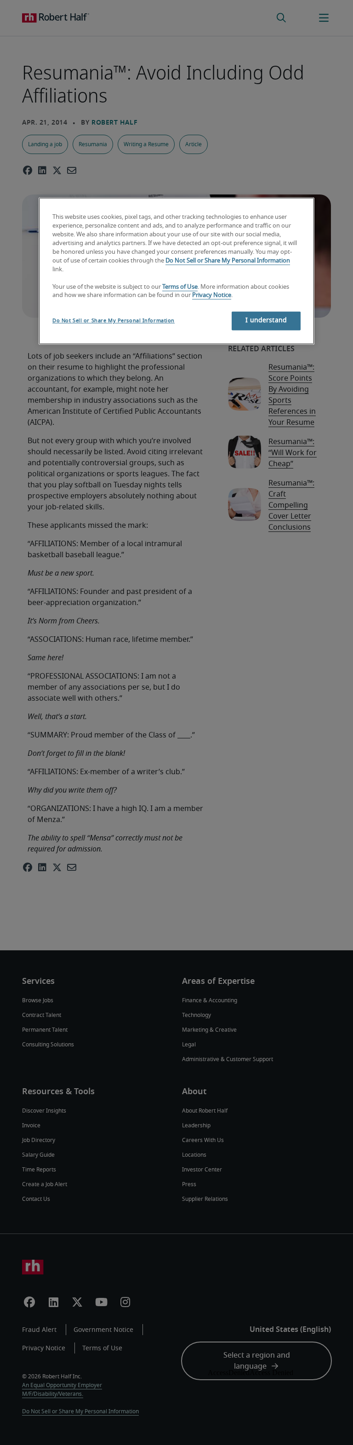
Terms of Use (180, 287)
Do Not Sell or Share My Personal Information (227, 261)
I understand (266, 321)
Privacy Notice (211, 296)
